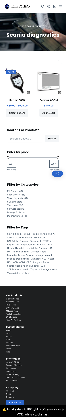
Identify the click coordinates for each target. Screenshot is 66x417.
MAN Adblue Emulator (18, 251)
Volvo (54, 269)
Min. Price (11, 170)
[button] (57, 174)
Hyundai (19, 248)
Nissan (51, 258)
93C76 (27, 234)
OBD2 (22, 262)
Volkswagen (45, 269)
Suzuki (25, 269)
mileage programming (18, 258)
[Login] (48, 6)
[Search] (42, 6)
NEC (44, 258)
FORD (51, 244)
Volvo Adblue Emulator (18, 273)
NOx (9, 262)
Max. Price (54, 170)
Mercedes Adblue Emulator (20, 255)
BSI (35, 237)
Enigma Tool (13, 244)
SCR (43, 265)
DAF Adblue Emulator (17, 241)
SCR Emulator (14, 269)
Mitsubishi (36, 258)
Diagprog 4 (35, 241)
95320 (51, 234)
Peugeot (37, 262)
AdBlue (10, 237)
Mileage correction (45, 255)
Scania (10, 265)
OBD (15, 262)
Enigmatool (26, 244)
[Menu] (60, 6)
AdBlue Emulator (24, 237)
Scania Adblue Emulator (27, 265)
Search (52, 138)
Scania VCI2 (17, 100)
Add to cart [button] (48, 112)
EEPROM (47, 241)
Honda (10, 248)
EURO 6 (37, 244)
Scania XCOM (49, 100)
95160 (43, 234)
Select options (17, 112)
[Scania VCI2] (17, 81)
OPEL (29, 262)
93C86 (35, 234)
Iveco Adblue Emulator (36, 248)
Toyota (33, 269)
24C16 (10, 234)
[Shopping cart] (54, 6)
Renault (47, 262)
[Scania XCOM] (48, 81)
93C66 (18, 234)
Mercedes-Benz (39, 251)
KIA (50, 248)
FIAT (44, 244)
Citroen (41, 237)
